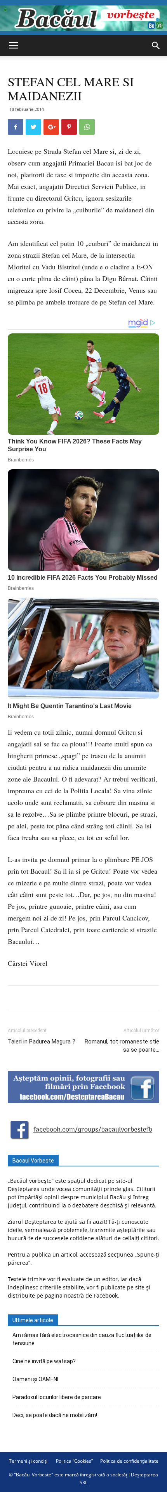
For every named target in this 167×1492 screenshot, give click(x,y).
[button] (156, 45)
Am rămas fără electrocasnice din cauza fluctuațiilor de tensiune (81, 1339)
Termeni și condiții (29, 1461)
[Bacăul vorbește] (83, 18)
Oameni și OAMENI (35, 1379)
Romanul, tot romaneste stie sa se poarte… (122, 1045)
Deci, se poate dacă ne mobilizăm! (54, 1415)
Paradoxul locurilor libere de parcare (56, 1397)
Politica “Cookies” (74, 1461)
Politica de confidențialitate (129, 1461)
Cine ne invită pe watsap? (44, 1361)
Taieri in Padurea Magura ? (41, 1041)
